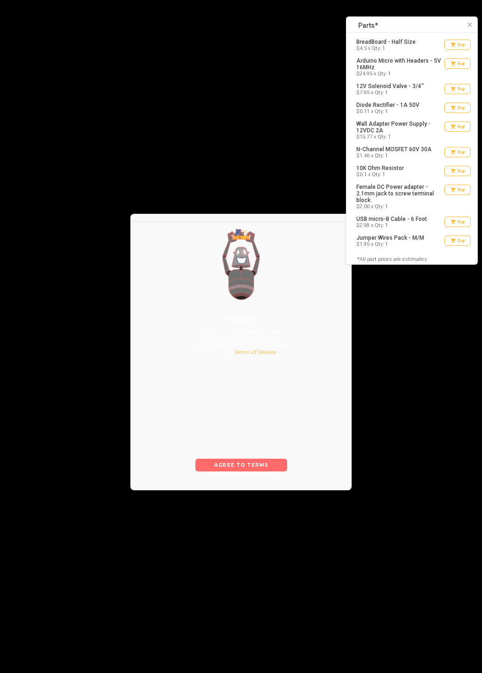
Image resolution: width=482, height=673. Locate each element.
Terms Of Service (254, 352)
